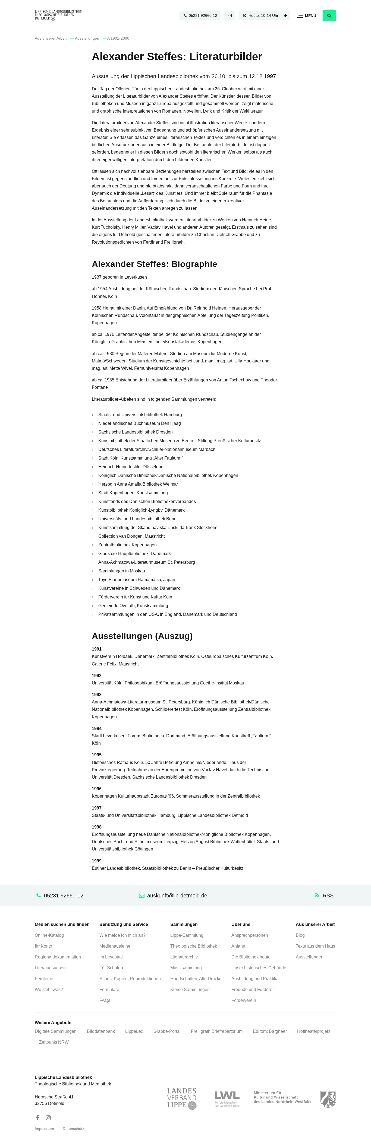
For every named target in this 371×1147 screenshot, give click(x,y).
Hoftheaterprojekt (313, 1031)
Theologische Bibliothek (193, 946)
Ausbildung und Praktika (255, 978)
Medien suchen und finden (62, 924)
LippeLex (134, 1031)
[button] (329, 15)
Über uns (240, 924)
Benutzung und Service (123, 924)
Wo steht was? (49, 989)
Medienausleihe (114, 946)
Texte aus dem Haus (315, 946)
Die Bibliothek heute (251, 957)
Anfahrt (238, 946)
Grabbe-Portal (167, 1031)
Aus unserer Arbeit (51, 38)
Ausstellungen (87, 38)
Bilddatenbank (101, 1031)
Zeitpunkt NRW (54, 1042)
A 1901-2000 (118, 38)
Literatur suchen (50, 968)
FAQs (104, 1000)
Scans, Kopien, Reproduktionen (130, 978)
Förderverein (243, 1000)
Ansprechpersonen (249, 935)
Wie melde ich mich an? (122, 935)
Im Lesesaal (111, 957)
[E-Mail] (229, 15)
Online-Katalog (49, 935)
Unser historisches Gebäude (258, 968)
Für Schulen (111, 968)
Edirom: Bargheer (270, 1031)
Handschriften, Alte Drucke (196, 978)
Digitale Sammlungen (56, 1031)
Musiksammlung (186, 968)
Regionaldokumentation (58, 957)
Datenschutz (73, 1129)
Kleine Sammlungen (190, 989)
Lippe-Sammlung (186, 935)
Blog (300, 935)
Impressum (44, 1129)
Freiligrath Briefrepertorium (217, 1031)
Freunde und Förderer (252, 989)
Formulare (109, 989)
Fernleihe (44, 978)
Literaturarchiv (184, 957)
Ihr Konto (43, 946)
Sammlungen (184, 924)
